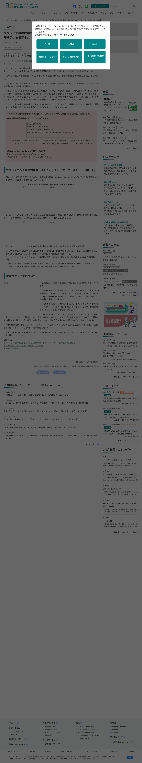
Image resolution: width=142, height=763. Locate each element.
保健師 (71, 44)
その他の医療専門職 (71, 57)
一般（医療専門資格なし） (95, 57)
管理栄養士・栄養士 (47, 57)
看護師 (94, 44)
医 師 (47, 44)
